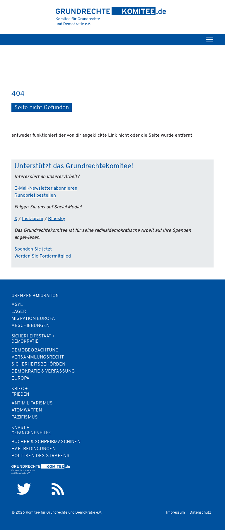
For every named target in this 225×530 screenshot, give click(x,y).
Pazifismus (24, 417)
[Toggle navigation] (210, 39)
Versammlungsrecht (37, 357)
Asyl (17, 304)
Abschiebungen (30, 325)
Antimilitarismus (32, 403)
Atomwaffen (26, 410)
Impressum (175, 512)
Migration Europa (33, 318)
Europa (20, 378)
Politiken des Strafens (40, 456)
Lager (18, 311)
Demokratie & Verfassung (43, 371)
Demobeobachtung (35, 350)
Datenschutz (200, 512)
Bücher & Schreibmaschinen (46, 442)
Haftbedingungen (33, 449)
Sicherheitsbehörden (38, 364)
